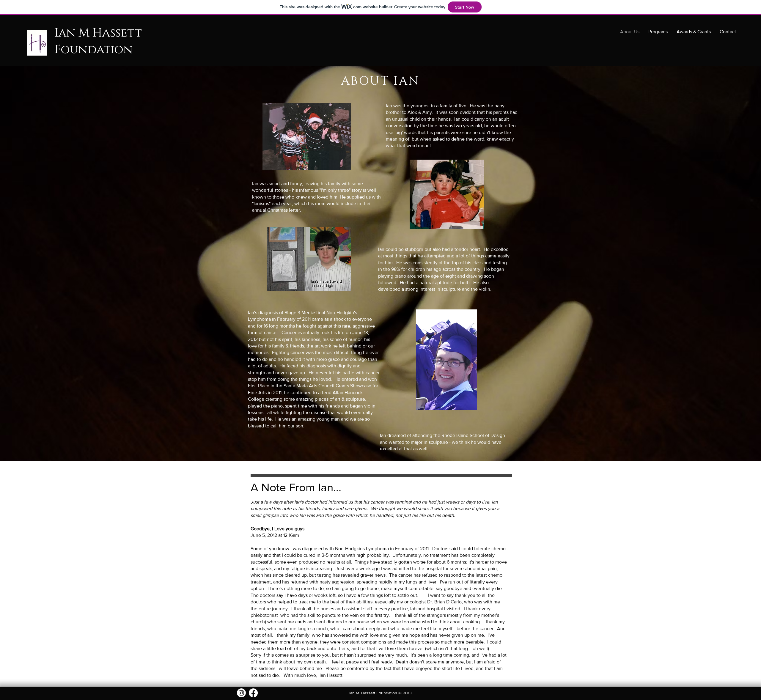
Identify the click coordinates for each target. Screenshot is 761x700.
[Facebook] (253, 692)
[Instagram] (241, 692)
